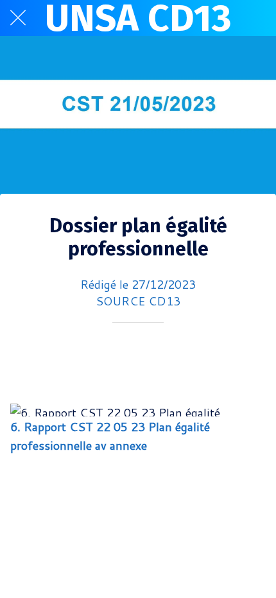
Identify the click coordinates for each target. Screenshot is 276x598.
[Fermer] (18, 18)
